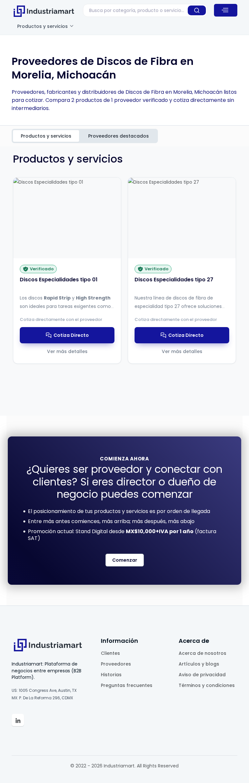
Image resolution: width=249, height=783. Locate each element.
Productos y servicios (43, 26)
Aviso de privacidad (202, 674)
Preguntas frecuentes (126, 685)
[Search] (197, 10)
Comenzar (124, 560)
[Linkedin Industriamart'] (18, 720)
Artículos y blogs (199, 664)
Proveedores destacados (118, 136)
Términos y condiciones (207, 685)
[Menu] (225, 10)
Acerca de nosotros (202, 653)
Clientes (110, 653)
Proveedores (116, 664)
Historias (111, 674)
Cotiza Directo (71, 335)
